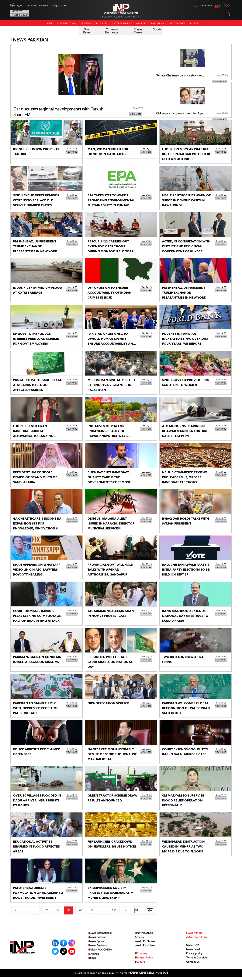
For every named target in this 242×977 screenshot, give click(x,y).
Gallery (141, 23)
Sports (157, 29)
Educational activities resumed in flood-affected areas (36, 847)
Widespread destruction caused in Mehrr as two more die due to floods (183, 847)
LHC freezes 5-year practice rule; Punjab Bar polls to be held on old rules (186, 154)
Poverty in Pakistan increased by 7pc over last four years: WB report (185, 339)
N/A (19, 5)
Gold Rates (86, 31)
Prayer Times (138, 31)
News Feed (193, 949)
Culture (118, 17)
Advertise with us (196, 937)
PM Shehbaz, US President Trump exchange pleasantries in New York (35, 246)
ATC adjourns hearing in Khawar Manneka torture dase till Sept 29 (185, 431)
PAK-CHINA (157, 23)
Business (102, 23)
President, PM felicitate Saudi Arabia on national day (110, 662)
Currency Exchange (111, 31)
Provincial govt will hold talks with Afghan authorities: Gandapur (110, 570)
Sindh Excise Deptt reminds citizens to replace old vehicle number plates (36, 200)
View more (136, 114)
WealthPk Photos (145, 941)
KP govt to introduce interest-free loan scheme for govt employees (36, 339)
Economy (107, 17)
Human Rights (132, 17)
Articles (139, 937)
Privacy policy (194, 953)
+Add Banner (20, 14)
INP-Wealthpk (177, 23)
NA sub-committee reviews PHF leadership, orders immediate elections (184, 477)
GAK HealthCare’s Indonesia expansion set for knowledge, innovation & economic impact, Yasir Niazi (37, 528)
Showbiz (93, 954)
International (66, 23)
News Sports (96, 941)
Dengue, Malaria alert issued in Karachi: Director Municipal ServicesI (111, 524)
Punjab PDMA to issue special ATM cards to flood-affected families (38, 385)
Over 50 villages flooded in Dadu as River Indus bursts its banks (37, 801)
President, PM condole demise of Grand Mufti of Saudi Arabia (35, 477)
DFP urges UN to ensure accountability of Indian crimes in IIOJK (110, 293)
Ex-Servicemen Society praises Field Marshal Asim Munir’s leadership (110, 893)
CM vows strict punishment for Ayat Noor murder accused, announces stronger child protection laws (180, 113)
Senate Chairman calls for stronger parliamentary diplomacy (179, 75)
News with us (20, 11)
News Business (97, 945)
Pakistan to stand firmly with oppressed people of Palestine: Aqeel (35, 708)
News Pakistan (97, 937)
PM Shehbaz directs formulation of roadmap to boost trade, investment (38, 893)
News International (100, 933)
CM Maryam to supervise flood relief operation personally (183, 801)
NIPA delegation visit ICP (108, 703)
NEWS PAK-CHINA (100, 949)
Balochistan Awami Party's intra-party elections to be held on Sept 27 (186, 570)
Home (49, 23)
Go (150, 910)
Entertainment (122, 23)
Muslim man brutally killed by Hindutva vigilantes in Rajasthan (111, 385)
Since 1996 (192, 945)
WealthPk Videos (145, 945)
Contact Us (192, 962)
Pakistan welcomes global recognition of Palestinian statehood (186, 708)
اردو (196, 5)
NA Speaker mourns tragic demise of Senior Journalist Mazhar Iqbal (112, 754)
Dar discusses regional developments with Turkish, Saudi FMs (59, 112)
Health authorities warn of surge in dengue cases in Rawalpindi (186, 200)
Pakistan (86, 23)
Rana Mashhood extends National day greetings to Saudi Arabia (185, 616)
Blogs (194, 23)
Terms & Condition (197, 957)
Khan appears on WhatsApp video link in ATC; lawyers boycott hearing (36, 570)
